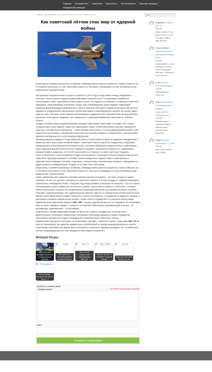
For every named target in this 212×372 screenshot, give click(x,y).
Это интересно (128, 3)
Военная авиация (148, 3)
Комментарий (45, 289)
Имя (39, 325)
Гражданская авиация (74, 7)
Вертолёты (111, 3)
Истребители (81, 3)
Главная (67, 3)
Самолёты (97, 3)
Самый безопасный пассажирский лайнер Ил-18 (164, 54)
